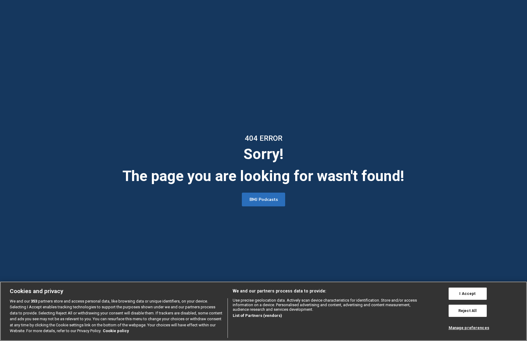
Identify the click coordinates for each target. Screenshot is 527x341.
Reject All (467, 310)
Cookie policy (116, 330)
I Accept (467, 294)
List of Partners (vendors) (257, 315)
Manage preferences (469, 327)
